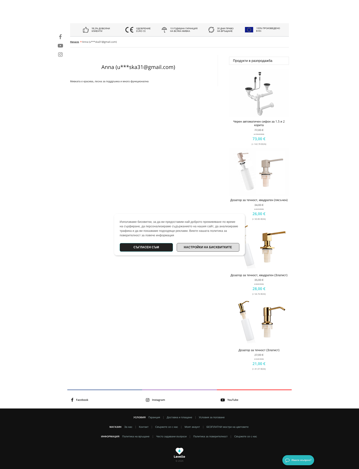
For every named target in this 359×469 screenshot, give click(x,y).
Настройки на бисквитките (208, 247)
